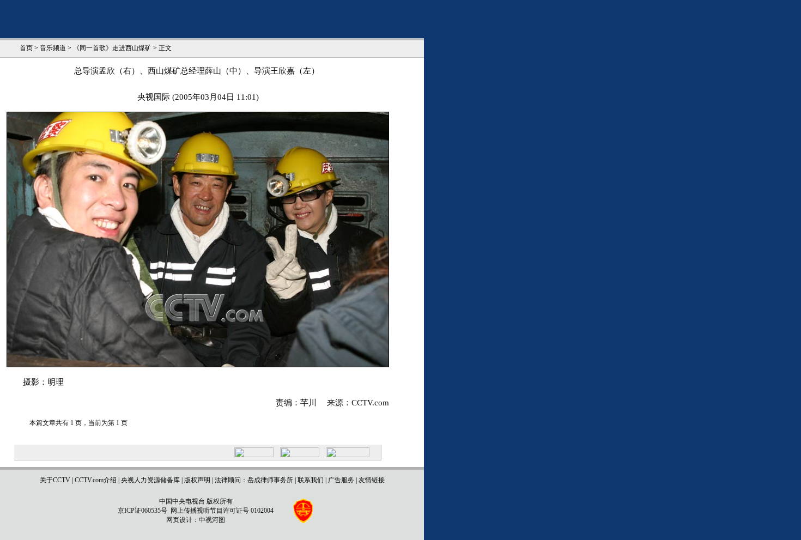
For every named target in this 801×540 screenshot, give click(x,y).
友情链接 (372, 480)
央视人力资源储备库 (150, 480)
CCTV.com (370, 402)
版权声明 (197, 480)
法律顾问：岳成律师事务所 (254, 480)
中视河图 (212, 520)
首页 (26, 48)
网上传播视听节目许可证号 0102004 (222, 510)
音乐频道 (53, 48)
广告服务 (341, 480)
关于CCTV (55, 480)
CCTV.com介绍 (96, 480)
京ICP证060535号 (142, 510)
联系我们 (311, 480)
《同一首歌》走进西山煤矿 (112, 48)
